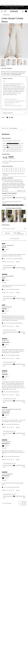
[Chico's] (14, 11)
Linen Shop (6, 14)
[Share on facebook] (7, 117)
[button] (26, 11)
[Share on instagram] (9, 117)
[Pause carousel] (27, 8)
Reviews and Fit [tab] (5, 128)
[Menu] (2, 11)
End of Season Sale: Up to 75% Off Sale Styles (14, 6)
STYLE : (4, 81)
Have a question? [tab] (13, 128)
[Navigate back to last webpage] (2, 14)
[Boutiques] (5, 11)
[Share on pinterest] (11, 117)
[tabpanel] (14, 318)
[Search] (23, 11)
